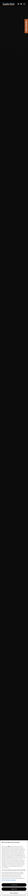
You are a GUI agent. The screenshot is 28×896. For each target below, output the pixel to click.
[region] (14, 868)
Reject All (14, 889)
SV (18, 4)
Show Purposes (14, 893)
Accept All (14, 884)
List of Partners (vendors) (9, 880)
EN (21, 4)
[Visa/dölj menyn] (24, 4)
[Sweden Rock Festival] (8, 4)
